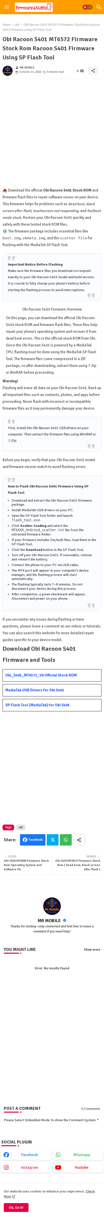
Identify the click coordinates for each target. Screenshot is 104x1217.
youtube (82, 1167)
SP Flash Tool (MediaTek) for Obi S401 (37, 705)
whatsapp (81, 1154)
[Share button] (79, 840)
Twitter (53, 840)
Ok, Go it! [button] (16, 1207)
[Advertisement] (52, 135)
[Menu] (7, 7)
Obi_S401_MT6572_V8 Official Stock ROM (41, 675)
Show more (92, 950)
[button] (88, 7)
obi (17, 25)
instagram (29, 1167)
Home (7, 25)
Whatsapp (66, 840)
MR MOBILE (50, 920)
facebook (29, 1154)
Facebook (36, 840)
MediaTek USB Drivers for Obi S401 (34, 690)
